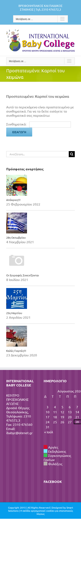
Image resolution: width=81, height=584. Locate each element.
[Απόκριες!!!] (40, 185)
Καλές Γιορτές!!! (16, 350)
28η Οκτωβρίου (16, 237)
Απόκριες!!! (13, 200)
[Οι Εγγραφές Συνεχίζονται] (40, 260)
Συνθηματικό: (16, 124)
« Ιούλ (48, 432)
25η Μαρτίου (14, 313)
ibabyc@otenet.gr (19, 433)
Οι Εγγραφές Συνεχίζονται (22, 275)
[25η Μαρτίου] (40, 298)
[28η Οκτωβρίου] (40, 223)
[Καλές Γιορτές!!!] (40, 336)
